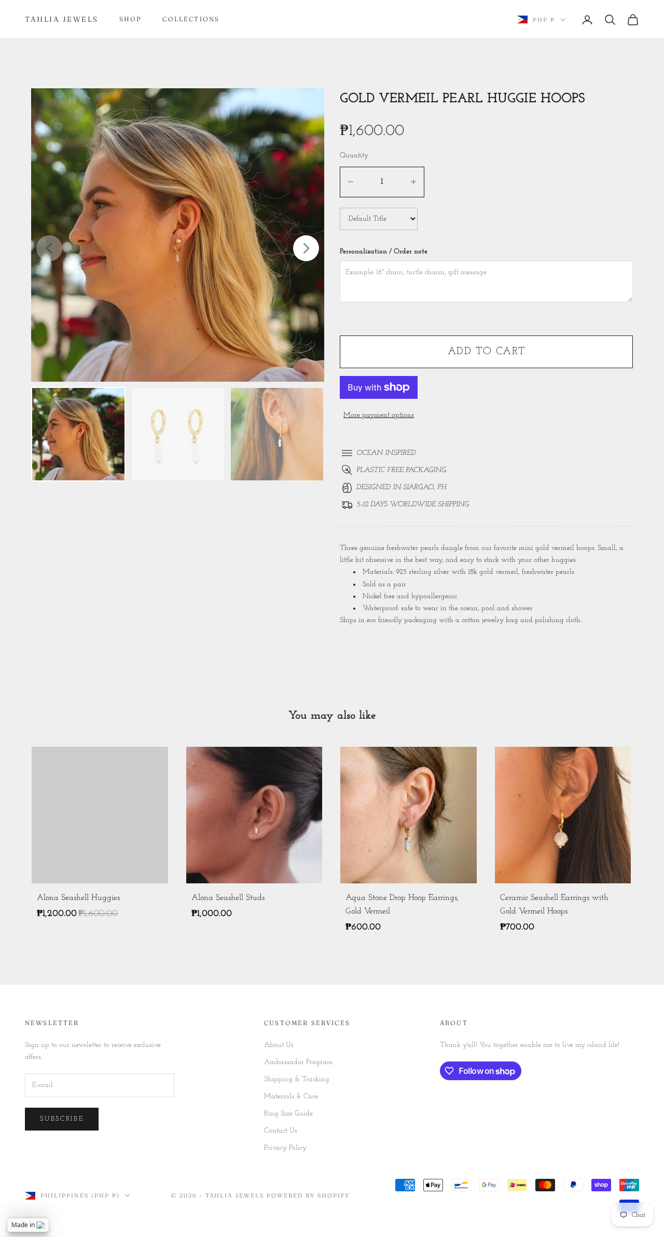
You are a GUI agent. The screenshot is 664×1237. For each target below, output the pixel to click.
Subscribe (62, 1118)
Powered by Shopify (308, 1195)
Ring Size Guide (288, 1114)
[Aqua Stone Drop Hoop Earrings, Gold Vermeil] (408, 815)
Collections (190, 19)
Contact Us (280, 1131)
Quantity (354, 155)
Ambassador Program (298, 1062)
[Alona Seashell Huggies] (100, 815)
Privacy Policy (285, 1148)
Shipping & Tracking (296, 1079)
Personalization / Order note (383, 252)
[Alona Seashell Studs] (254, 815)
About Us (279, 1045)
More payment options (378, 415)
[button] (306, 248)
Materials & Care (291, 1096)
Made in (23, 1224)
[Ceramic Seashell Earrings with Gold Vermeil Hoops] (563, 815)
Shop (130, 19)
